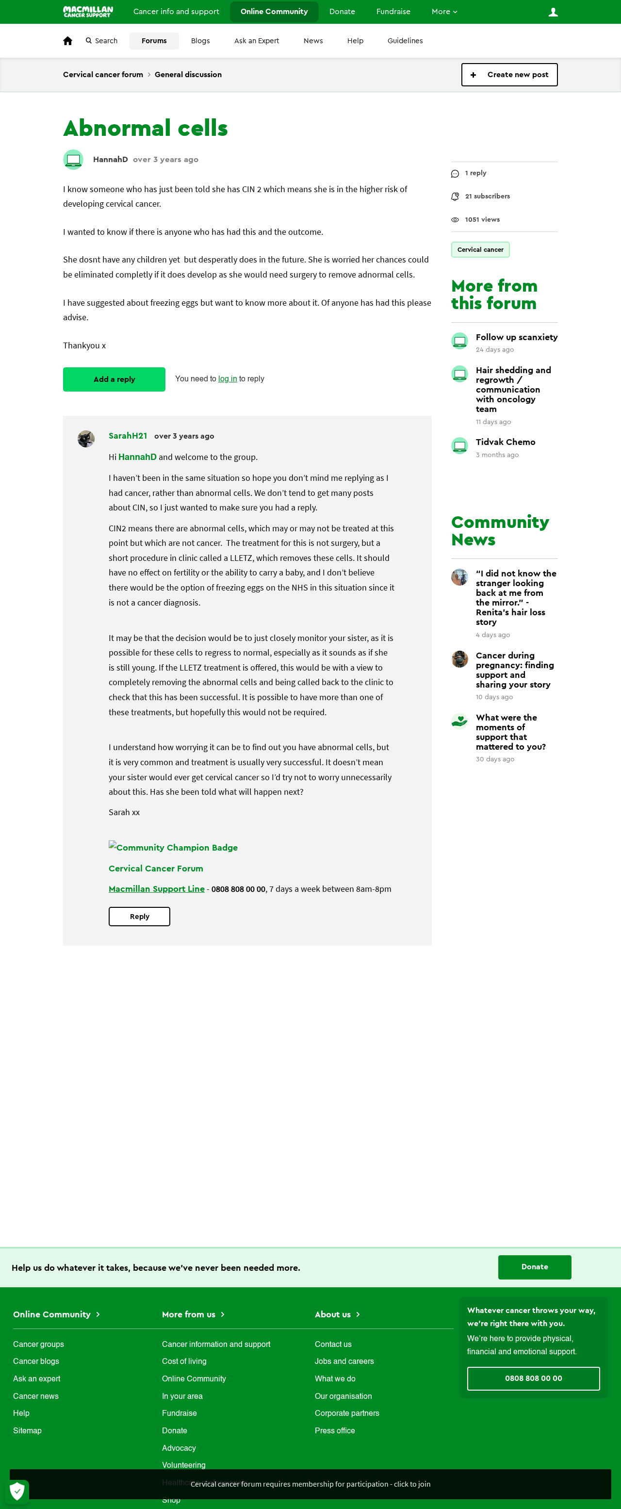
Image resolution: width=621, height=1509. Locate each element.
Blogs (200, 41)
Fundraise (393, 12)
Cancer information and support (216, 1345)
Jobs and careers (344, 1362)
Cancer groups (38, 1345)
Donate (342, 12)
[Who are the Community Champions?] (173, 847)
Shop (171, 1501)
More (441, 12)
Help (355, 41)
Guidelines (405, 41)
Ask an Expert (256, 41)
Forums (154, 41)
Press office (335, 1431)
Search (106, 41)
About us (334, 1314)
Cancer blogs (36, 1362)
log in (227, 379)
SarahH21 (129, 435)
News (313, 41)
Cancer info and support (176, 12)
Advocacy (179, 1449)
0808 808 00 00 (533, 1378)
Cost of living (184, 1362)
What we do (335, 1379)
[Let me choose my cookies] (17, 1492)
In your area (182, 1397)
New (509, 74)
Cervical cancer (481, 249)
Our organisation (343, 1397)
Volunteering (184, 1466)
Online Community (274, 12)
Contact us (333, 1345)
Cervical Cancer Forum (156, 868)
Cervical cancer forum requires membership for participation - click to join (311, 1484)
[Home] (88, 11)
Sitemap (27, 1431)
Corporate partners (347, 1414)
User (553, 12)
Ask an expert (36, 1379)
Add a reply (114, 379)
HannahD (110, 159)
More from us (190, 1314)
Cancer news (36, 1397)
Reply (139, 916)
